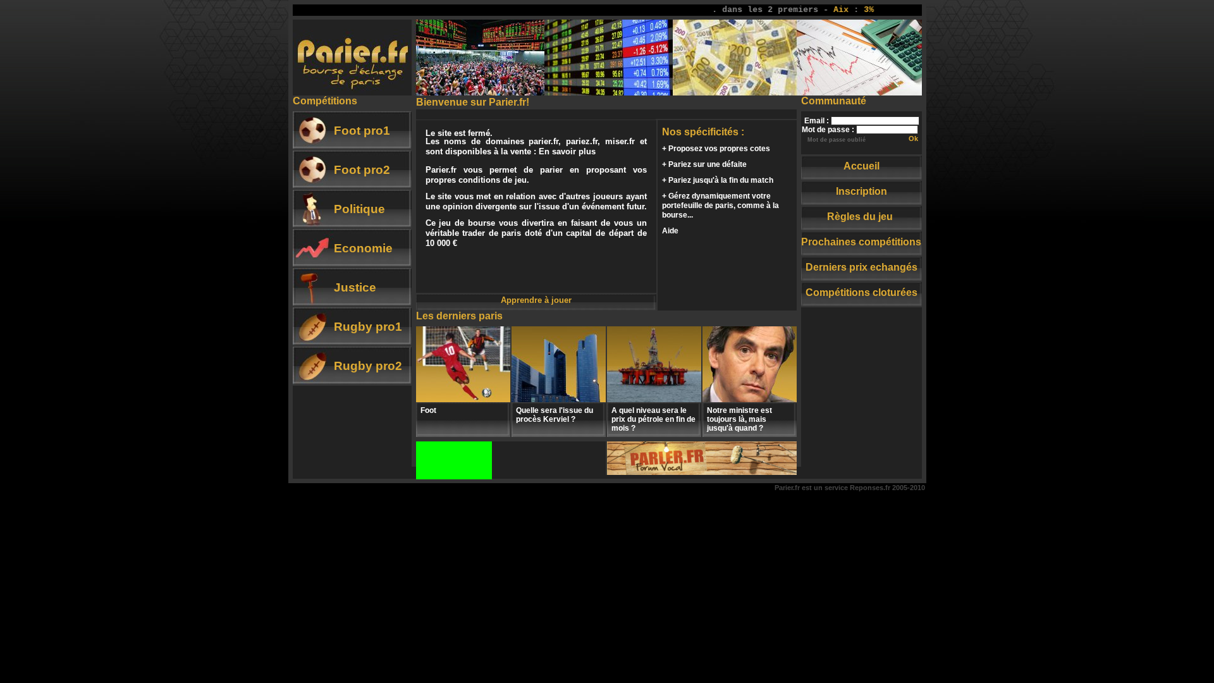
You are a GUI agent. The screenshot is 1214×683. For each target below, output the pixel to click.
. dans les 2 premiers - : (783, 10)
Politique (359, 209)
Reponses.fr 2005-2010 (887, 487)
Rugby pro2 (368, 365)
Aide (670, 230)
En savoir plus (567, 151)
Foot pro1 (362, 130)
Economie (363, 248)
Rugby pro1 (368, 326)
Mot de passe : (828, 129)
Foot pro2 (362, 169)
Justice (355, 287)
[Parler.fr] (702, 472)
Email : (816, 120)
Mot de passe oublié (836, 140)
